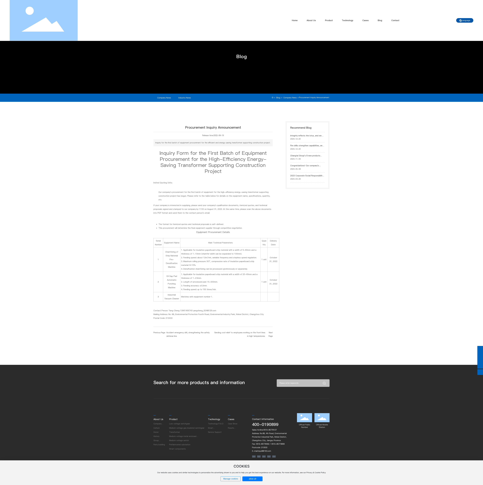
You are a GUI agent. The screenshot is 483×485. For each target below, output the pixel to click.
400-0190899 (265, 424)
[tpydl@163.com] (480, 360)
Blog (278, 97)
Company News (164, 97)
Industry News (184, 97)
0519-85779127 (270, 430)
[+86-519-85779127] (480, 354)
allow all (252, 479)
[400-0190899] (480, 349)
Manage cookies (230, 479)
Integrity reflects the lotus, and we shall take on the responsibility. (305, 137)
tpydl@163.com (264, 451)
